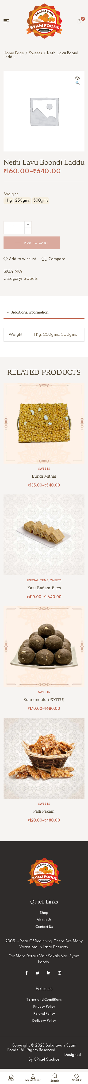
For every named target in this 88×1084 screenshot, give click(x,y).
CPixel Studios (47, 1060)
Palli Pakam (44, 811)
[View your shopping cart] (79, 21)
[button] (77, 80)
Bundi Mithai (44, 476)
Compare (57, 259)
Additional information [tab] (29, 312)
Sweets (35, 53)
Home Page (14, 53)
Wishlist (77, 1080)
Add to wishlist (22, 259)
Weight (11, 194)
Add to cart (36, 242)
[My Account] (33, 1076)
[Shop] (11, 1076)
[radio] (8, 200)
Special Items (37, 580)
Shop (11, 1080)
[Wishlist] (76, 1076)
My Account (32, 1080)
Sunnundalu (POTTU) (43, 699)
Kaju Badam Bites (44, 588)
